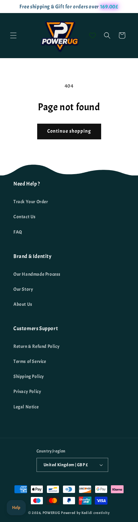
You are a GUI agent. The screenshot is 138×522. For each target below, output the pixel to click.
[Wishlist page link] (92, 35)
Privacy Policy (27, 391)
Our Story (23, 289)
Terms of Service (29, 361)
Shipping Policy (28, 376)
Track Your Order (30, 202)
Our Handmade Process (37, 274)
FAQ (17, 232)
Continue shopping (69, 131)
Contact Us (24, 217)
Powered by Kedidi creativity (85, 512)
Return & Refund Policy (36, 346)
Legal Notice (26, 407)
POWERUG (51, 512)
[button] (13, 35)
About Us (22, 304)
